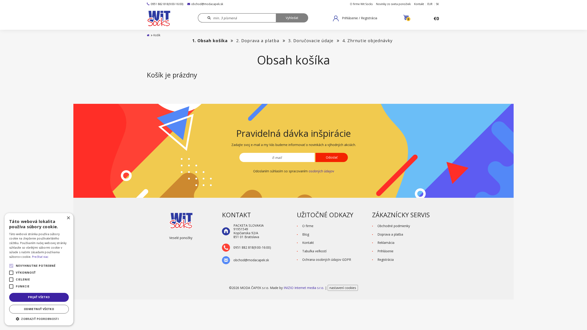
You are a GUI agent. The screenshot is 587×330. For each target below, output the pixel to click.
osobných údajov (321, 171)
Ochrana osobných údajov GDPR (326, 259)
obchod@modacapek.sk (207, 4)
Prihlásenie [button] (385, 251)
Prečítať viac (40, 257)
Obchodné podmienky (393, 226)
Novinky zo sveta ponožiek (393, 4)
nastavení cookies (342, 288)
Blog (305, 234)
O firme (307, 226)
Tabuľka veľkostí (314, 251)
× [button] (68, 218)
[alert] (39, 269)
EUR (429, 4)
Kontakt (419, 4)
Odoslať (332, 157)
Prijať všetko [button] (39, 297)
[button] (355, 18)
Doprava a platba (390, 234)
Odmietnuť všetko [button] (39, 309)
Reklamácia (385, 242)
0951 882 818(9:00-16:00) (167, 4)
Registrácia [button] (385, 259)
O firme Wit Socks (361, 4)
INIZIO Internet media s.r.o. (304, 288)
